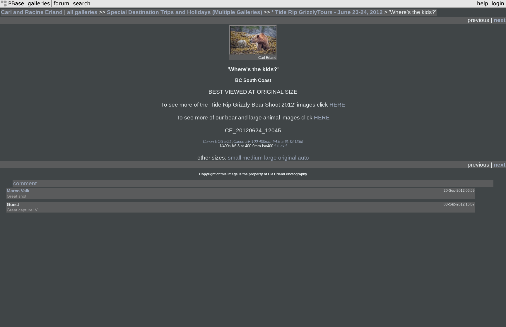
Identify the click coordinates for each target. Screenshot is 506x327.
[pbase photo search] (81, 6)
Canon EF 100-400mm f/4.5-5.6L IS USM (268, 141)
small (234, 158)
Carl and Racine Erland (32, 12)
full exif (280, 146)
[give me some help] (482, 6)
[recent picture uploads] (39, 6)
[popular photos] (283, 6)
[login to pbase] (498, 6)
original (287, 158)
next (499, 20)
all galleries (82, 12)
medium (252, 158)
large (270, 158)
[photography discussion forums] (61, 6)
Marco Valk (18, 190)
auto (303, 158)
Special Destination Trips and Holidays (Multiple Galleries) (184, 12)
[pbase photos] (13, 6)
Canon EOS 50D (217, 141)
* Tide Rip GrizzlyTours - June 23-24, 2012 (327, 12)
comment (25, 183)
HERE (337, 105)
